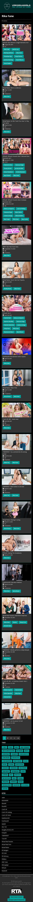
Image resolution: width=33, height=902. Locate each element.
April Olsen (7, 175)
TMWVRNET (5, 835)
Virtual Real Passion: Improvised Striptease (15, 615)
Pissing (20, 778)
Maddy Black (7, 288)
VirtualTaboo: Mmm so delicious (12, 88)
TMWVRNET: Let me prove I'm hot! (13, 721)
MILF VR (4, 827)
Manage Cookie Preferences (16, 900)
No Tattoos (6, 778)
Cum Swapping (7, 761)
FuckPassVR (5, 821)
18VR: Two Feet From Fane (10, 247)
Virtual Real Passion (7, 841)
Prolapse (5, 781)
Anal (16, 747)
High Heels (6, 771)
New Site (17, 775)
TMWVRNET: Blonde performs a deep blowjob (16, 650)
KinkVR (4, 824)
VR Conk (4, 853)
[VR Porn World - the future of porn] (16, 6)
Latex (23, 771)
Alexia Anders (19, 215)
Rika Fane (19, 53)
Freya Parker (18, 56)
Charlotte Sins (8, 165)
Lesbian (5, 775)
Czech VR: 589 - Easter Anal (10, 419)
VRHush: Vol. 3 (7, 313)
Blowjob (19, 751)
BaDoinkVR (5, 800)
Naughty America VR (7, 830)
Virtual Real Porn (6, 844)
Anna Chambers (8, 172)
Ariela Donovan (20, 172)
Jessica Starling (8, 60)
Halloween (22, 768)
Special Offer (7, 785)
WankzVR (4, 871)
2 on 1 (10, 747)
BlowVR (4, 803)
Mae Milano (20, 332)
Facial (4, 764)
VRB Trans (5, 862)
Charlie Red (7, 318)
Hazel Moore (19, 60)
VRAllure (4, 859)
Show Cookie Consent (17, 897)
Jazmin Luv (16, 49)
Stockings (25, 785)
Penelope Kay (8, 56)
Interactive (7, 697)
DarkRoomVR (6, 818)
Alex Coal (6, 49)
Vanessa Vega (19, 165)
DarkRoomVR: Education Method (12, 582)
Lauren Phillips (21, 208)
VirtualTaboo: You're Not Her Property (13, 280)
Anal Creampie (25, 747)
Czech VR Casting (7, 812)
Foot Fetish (19, 764)
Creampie (14, 754)
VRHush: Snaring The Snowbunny (12, 553)
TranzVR (4, 838)
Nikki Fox (6, 462)
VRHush (4, 868)
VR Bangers (5, 850)
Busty (26, 751)
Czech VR (4, 809)
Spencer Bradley (8, 321)
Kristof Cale (7, 626)
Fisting (11, 764)
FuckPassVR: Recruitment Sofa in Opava (14, 356)
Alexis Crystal (8, 690)
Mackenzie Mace (8, 332)
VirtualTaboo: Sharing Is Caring (11, 520)
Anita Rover (7, 396)
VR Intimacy (5, 856)
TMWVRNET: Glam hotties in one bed (13, 486)
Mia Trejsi (7, 219)
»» (18, 738)
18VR (3, 797)
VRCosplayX (5, 865)
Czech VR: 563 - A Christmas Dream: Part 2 (15, 681)
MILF (11, 775)
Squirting (16, 785)
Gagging (5, 768)
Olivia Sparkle (8, 693)
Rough (21, 781)
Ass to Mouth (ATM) (8, 751)
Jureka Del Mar (19, 168)
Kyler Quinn (18, 212)
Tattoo (5, 788)
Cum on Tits (15, 757)
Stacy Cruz (23, 622)
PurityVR (4, 833)
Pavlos (15, 622)
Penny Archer (8, 168)
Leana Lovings (8, 215)
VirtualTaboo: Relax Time (10, 388)
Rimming (13, 781)
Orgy (14, 778)
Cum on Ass (6, 757)
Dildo (25, 761)
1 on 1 (4, 747)
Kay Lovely (25, 219)
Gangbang (13, 768)
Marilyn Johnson (8, 53)
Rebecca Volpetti (9, 208)
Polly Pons (7, 328)
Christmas (6, 754)
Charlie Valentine (9, 325)
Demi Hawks (7, 63)
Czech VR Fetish (6, 815)
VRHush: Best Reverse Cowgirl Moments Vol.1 (16, 42)
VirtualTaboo (5, 847)
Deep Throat (17, 761)
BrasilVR (4, 806)
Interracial (15, 771)
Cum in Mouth (24, 754)
